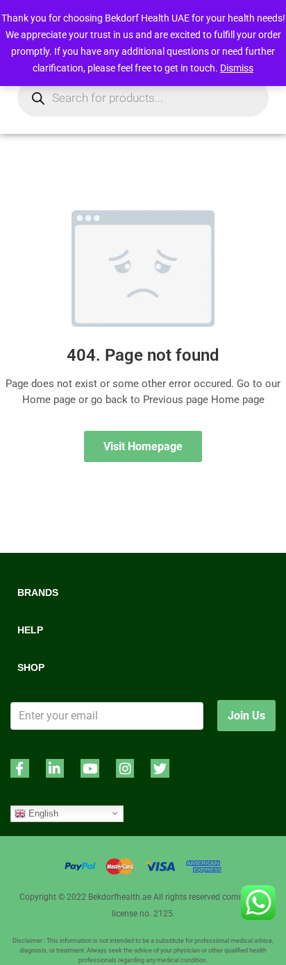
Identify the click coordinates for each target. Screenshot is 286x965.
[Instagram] (125, 768)
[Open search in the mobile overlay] (143, 97)
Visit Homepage (143, 446)
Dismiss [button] (236, 68)
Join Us (246, 715)
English (42, 813)
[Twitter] (160, 768)
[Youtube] (90, 768)
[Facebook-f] (19, 768)
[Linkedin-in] (55, 768)
